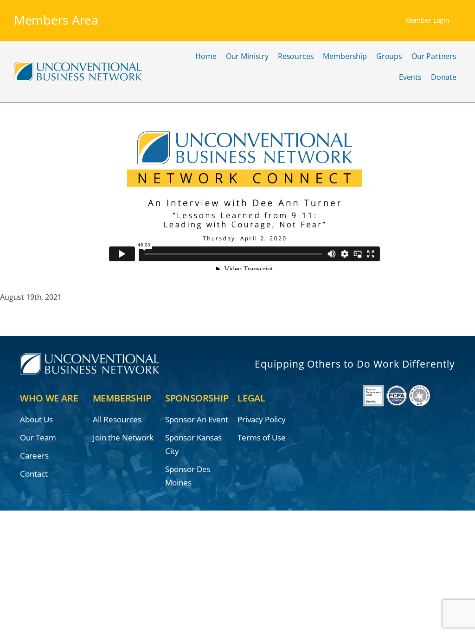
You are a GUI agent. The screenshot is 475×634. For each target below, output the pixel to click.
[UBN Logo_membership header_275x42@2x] (77, 64)
